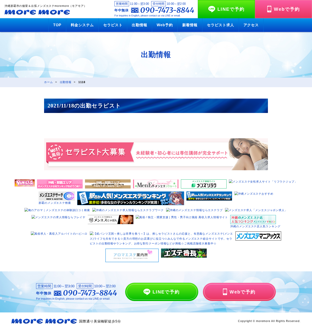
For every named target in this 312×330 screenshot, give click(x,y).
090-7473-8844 (167, 10)
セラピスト (113, 25)
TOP (57, 25)
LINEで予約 (231, 9)
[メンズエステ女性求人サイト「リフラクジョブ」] (263, 181)
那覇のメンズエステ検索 (55, 202)
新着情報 (190, 25)
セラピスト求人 (220, 25)
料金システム (82, 25)
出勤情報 (139, 25)
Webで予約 (287, 9)
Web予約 (165, 25)
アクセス (251, 25)
